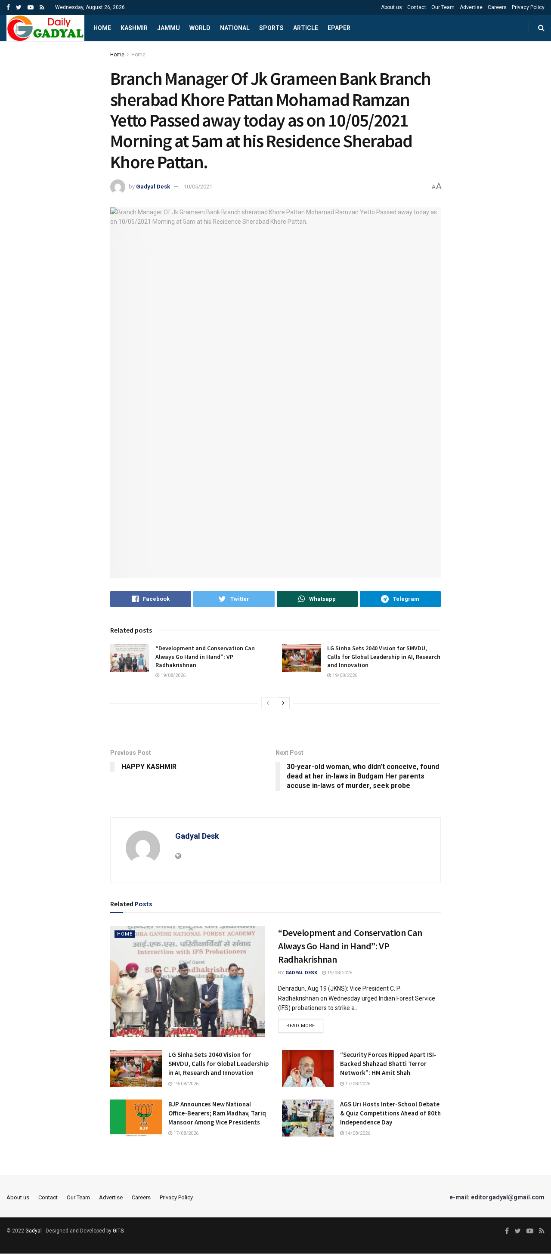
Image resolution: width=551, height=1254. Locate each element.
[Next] (283, 703)
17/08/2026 (357, 1084)
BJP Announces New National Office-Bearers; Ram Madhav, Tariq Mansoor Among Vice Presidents (217, 1113)
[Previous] (267, 703)
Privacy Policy (528, 7)
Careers (497, 7)
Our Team (443, 7)
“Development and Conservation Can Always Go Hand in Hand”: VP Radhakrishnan (205, 656)
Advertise (471, 7)
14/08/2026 (357, 1133)
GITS (118, 1231)
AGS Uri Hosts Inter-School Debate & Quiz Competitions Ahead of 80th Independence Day (390, 1113)
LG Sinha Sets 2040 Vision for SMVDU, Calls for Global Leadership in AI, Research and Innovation (383, 656)
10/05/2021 (198, 186)
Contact (416, 7)
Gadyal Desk (153, 186)
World (199, 28)
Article (305, 28)
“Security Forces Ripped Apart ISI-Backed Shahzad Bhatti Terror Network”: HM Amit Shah (388, 1063)
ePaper (339, 28)
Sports (271, 28)
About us (391, 7)
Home (102, 28)
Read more (300, 1026)
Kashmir (134, 28)
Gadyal (33, 1231)
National (235, 28)
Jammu (168, 28)
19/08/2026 (172, 675)
